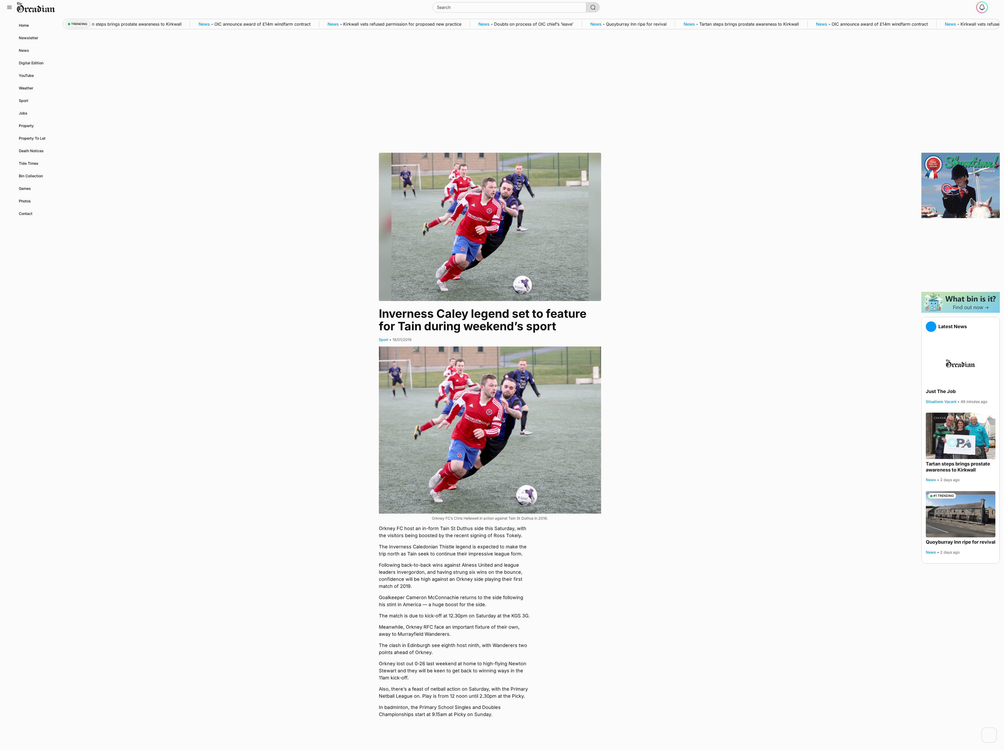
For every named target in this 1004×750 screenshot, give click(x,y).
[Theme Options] (994, 7)
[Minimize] (993, 731)
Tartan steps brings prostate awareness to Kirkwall (958, 467)
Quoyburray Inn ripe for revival (960, 542)
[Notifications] (982, 7)
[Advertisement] (960, 255)
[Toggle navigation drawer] (9, 7)
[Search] (593, 7)
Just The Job (941, 391)
